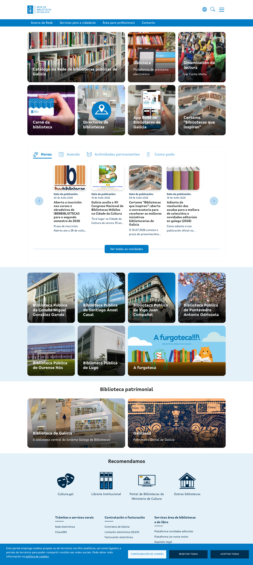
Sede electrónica (65, 527)
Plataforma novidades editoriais (173, 531)
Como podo (165, 154)
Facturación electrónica (119, 537)
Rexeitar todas (188, 554)
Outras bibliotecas (187, 494)
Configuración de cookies (147, 554)
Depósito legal (163, 542)
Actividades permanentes (117, 154)
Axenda (73, 154)
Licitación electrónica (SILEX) (122, 532)
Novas (46, 154)
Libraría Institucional (106, 494)
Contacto (148, 22)
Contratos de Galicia (117, 527)
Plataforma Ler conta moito (171, 537)
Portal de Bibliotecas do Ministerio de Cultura (147, 496)
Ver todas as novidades (126, 249)
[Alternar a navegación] (222, 9)
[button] (212, 201)
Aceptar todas (229, 554)
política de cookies (37, 556)
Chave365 (61, 532)
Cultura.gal (65, 494)
